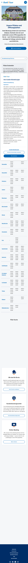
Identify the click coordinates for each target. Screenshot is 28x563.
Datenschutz (14, 551)
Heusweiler (4, 172)
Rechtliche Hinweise (14, 554)
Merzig (3, 215)
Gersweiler (4, 164)
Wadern (3, 299)
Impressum (14, 549)
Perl (3, 240)
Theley (3, 291)
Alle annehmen (14, 156)
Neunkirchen (5, 223)
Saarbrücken (5, 248)
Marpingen (4, 198)
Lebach (3, 189)
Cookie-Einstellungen (14, 149)
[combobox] (14, 58)
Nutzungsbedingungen (14, 552)
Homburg (4, 181)
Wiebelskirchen (5, 308)
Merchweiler (5, 206)
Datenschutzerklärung (9, 82)
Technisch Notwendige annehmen (14, 152)
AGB (14, 556)
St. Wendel (4, 282)
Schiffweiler (4, 265)
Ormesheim (4, 231)
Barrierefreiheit (14, 558)
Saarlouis (4, 257)
